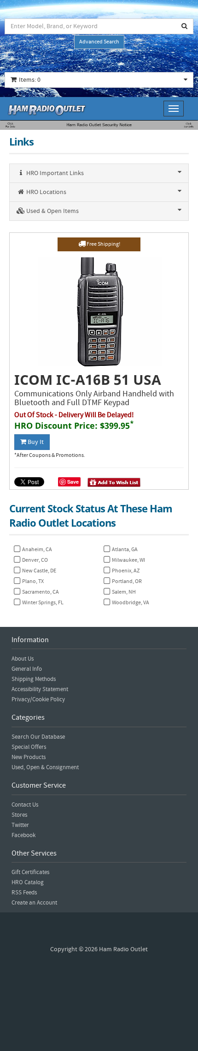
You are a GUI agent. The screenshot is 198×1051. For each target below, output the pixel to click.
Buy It (35, 442)
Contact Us (25, 804)
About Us (23, 658)
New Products (29, 757)
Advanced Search (99, 41)
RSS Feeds (24, 892)
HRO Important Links (54, 173)
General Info (27, 669)
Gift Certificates (30, 872)
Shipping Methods (34, 679)
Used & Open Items (52, 211)
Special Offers (29, 747)
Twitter (20, 825)
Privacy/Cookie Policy (38, 699)
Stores (19, 815)
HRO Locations (45, 192)
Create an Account (34, 902)
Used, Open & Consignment (45, 767)
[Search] (184, 26)
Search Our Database (38, 737)
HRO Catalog (28, 882)
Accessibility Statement (40, 689)
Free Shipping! (103, 244)
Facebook (23, 835)
